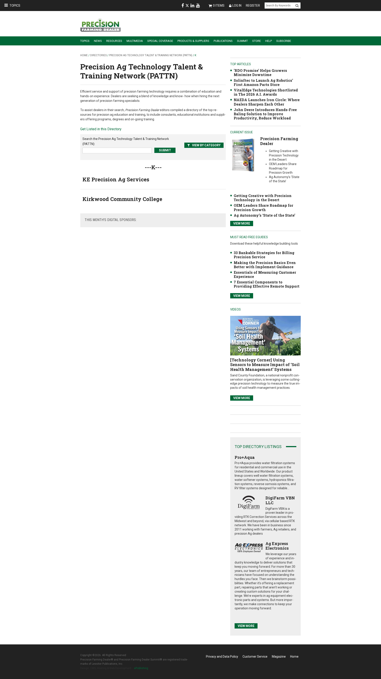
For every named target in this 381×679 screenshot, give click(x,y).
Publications (223, 41)
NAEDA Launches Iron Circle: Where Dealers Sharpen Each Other (267, 101)
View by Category (206, 145)
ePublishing (141, 668)
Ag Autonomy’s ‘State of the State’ (264, 215)
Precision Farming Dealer (279, 141)
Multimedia (135, 41)
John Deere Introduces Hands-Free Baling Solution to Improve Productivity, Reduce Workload (265, 113)
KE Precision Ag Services (115, 179)
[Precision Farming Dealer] (243, 155)
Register (253, 5)
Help (268, 41)
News (98, 41)
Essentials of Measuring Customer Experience (265, 274)
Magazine (279, 656)
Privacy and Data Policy (222, 656)
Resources (114, 41)
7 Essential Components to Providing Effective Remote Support (266, 284)
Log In (236, 5)
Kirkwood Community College (122, 199)
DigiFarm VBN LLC (280, 500)
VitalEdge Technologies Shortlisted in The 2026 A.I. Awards (266, 92)
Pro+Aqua (245, 457)
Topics (14, 5)
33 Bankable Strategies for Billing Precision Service (264, 254)
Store (256, 41)
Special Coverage (160, 41)
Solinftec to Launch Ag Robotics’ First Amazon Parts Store (263, 82)
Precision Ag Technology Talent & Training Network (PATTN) (150, 55)
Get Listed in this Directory (100, 129)
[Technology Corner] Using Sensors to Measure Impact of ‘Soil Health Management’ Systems (265, 364)
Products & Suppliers (193, 41)
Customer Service (255, 656)
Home (84, 55)
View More (241, 223)
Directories (98, 55)
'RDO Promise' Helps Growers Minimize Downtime (260, 72)
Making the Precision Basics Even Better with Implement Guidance (265, 264)
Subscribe (283, 41)
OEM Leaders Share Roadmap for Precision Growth (263, 207)
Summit (242, 41)
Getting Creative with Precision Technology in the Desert (262, 197)
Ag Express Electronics (277, 546)
